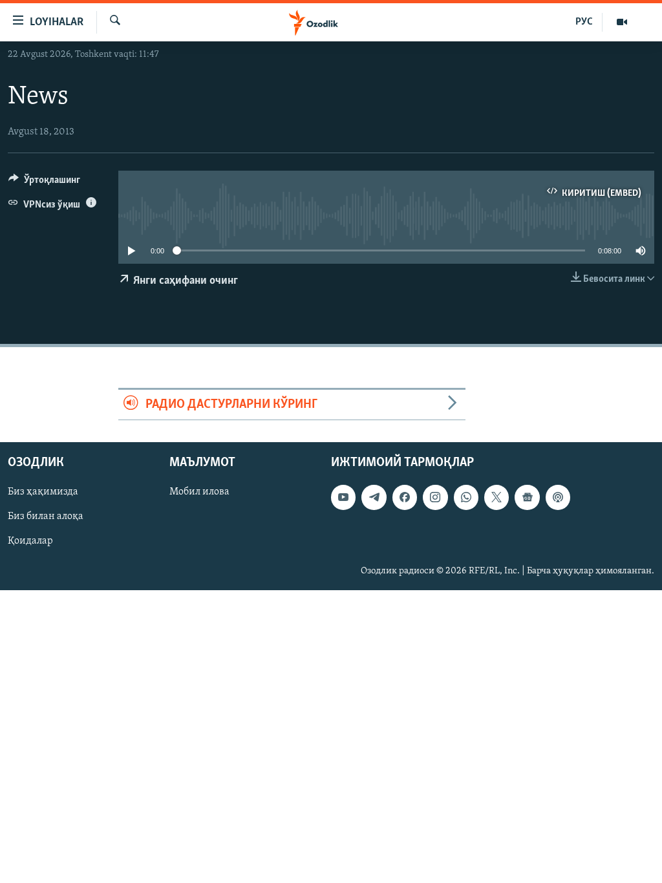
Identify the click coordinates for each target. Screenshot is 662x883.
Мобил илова (199, 492)
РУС (584, 22)
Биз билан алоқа (45, 517)
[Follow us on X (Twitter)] (496, 497)
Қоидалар (30, 542)
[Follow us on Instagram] (435, 497)
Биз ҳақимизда (43, 492)
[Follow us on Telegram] (373, 497)
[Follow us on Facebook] (404, 497)
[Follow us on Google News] (527, 497)
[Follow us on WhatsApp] (466, 497)
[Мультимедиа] (622, 22)
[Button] (44, 183)
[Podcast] (558, 497)
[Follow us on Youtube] (343, 497)
